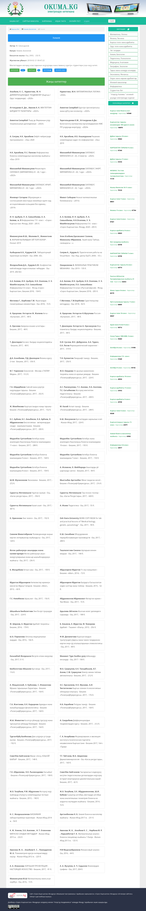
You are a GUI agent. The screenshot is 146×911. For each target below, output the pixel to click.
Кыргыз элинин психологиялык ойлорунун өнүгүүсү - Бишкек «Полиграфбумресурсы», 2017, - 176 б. (80, 690)
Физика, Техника (117, 38)
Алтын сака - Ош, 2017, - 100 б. (30, 569)
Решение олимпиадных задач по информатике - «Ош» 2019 (80, 139)
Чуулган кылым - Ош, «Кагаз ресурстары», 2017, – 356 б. (30, 494)
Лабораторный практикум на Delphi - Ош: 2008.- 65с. (30, 254)
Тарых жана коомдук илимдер (123, 70)
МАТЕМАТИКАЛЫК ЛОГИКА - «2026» (80, 93)
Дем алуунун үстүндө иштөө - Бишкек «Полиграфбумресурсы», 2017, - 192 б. (31, 739)
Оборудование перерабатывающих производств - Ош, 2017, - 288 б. (80, 537)
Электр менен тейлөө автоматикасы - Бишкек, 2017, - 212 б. (80, 672)
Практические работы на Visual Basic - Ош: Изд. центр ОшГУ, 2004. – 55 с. (81, 254)
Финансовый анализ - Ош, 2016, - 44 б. (80, 852)
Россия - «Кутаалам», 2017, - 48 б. (80, 315)
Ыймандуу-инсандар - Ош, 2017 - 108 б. (78, 658)
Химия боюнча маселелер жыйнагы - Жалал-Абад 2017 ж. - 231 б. (81, 816)
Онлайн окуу (60, 70)
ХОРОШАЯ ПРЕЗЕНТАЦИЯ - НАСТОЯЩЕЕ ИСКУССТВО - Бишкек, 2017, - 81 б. (31, 868)
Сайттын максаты (31, 21)
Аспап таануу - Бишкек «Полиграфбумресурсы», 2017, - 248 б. (77, 408)
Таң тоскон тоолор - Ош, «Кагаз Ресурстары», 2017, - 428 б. (80, 494)
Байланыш (47, 21)
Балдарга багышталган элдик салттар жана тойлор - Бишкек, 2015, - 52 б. (81, 585)
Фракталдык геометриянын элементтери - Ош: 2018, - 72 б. (30, 302)
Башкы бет (15, 21)
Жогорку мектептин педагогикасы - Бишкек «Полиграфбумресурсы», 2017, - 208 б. (81, 392)
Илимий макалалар (118, 82)
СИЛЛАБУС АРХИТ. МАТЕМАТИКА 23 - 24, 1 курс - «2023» (30, 186)
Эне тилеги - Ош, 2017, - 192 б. (29, 518)
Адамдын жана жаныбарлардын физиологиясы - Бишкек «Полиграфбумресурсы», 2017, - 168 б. (31, 707)
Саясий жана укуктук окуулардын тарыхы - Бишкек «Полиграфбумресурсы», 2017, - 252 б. (27, 390)
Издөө (111, 21)
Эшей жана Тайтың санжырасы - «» (79, 239)
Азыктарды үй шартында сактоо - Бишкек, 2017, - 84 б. (79, 469)
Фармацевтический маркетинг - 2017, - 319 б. (79, 345)
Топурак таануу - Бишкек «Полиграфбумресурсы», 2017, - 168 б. (78, 706)
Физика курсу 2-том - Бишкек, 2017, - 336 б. (31, 360)
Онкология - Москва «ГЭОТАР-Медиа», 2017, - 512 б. (30, 373)
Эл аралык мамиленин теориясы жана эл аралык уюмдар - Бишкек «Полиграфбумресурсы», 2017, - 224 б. (79, 374)
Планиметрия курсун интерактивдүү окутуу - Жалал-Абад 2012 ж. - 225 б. (31, 853)
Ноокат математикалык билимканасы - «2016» (78, 199)
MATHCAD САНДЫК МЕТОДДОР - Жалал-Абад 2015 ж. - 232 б (30, 833)
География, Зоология (119, 66)
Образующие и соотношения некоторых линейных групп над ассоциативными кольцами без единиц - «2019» (30, 202)
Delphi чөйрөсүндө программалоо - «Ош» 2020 (30, 138)
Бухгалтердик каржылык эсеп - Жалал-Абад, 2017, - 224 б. (81, 421)
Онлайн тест (75, 21)
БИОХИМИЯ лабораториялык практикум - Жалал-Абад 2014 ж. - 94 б (31, 817)
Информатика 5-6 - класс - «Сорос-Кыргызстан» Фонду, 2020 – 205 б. (79, 222)
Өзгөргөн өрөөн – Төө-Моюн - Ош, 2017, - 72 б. (81, 600)
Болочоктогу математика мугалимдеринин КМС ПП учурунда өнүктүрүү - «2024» (81, 123)
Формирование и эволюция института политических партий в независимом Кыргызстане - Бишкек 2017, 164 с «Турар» (81, 741)
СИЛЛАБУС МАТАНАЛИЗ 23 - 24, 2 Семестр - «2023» (77, 154)
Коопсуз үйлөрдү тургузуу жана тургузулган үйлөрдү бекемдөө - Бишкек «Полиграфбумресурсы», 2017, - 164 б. (31, 723)
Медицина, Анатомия (119, 62)
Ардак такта (60, 21)
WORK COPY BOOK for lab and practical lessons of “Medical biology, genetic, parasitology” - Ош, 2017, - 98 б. (81, 521)
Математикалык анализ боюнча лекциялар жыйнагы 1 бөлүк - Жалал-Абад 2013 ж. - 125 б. (81, 835)
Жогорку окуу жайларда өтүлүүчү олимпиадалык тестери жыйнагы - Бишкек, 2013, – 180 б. (30, 794)
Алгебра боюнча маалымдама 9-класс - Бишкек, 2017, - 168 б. (29, 456)
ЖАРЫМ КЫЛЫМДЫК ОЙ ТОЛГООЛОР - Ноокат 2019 (31, 239)
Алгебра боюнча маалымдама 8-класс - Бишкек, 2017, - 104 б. (29, 469)
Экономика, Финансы (119, 74)
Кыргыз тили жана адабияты (122, 42)
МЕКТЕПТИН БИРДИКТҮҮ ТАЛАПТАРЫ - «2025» (31, 109)
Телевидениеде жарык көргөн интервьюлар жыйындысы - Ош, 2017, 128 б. (31, 537)
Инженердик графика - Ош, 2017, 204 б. (79, 868)
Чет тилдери (115, 50)
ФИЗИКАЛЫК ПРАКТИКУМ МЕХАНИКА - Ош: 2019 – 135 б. (79, 267)
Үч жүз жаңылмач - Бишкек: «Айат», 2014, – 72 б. (79, 571)
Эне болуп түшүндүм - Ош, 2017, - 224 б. (31, 613)
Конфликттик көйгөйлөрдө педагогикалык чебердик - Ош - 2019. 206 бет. (30, 268)
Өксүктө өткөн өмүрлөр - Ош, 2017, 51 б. (31, 658)
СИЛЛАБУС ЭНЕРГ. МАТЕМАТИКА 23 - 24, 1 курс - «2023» (80, 170)
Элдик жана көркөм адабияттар (123, 78)
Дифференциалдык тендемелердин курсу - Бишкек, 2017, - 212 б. (80, 722)
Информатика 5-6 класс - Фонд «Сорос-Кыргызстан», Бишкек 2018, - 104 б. (31, 286)
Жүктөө (47, 70)
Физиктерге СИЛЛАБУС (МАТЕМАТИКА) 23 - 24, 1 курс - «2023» (28, 172)
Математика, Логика (118, 34)
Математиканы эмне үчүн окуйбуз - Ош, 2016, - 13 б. (30, 880)
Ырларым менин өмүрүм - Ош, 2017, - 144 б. (78, 552)
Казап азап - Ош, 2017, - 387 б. (31, 507)
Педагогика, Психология (120, 58)
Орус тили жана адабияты (121, 46)
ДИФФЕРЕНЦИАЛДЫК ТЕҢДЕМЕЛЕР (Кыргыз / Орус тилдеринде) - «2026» (30, 95)
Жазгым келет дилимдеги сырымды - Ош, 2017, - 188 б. (80, 613)
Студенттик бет (116, 90)
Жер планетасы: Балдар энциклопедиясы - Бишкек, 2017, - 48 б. (80, 329)
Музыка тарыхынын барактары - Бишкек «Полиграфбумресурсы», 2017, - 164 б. (30, 688)
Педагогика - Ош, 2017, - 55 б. (77, 505)
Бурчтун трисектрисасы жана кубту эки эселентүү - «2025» (80, 109)
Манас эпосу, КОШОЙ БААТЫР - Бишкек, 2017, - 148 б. (30, 758)
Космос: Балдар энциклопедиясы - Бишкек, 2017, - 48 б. (31, 344)
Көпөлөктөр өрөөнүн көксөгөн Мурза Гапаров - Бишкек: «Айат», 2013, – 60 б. (30, 585)
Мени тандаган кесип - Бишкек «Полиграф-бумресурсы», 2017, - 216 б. (81, 482)
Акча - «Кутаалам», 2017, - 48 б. (29, 315)
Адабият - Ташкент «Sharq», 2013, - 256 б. (78, 626)
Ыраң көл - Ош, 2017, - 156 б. (30, 598)
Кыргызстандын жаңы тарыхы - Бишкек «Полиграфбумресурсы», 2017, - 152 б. (31, 408)
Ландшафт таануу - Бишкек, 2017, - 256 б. (79, 360)
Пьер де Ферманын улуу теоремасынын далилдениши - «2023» (30, 122)
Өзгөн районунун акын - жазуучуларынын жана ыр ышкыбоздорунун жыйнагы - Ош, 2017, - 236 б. (30, 555)
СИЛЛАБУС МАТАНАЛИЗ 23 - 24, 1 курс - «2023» (77, 186)
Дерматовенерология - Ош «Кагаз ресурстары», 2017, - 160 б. (81, 759)
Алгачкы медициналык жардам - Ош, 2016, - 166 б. (28, 638)
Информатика (116, 86)
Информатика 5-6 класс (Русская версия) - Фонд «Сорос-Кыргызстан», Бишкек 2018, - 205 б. (81, 286)
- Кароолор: (120, 112)
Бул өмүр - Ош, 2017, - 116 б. (30, 670)
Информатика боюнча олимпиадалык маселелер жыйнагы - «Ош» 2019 (30, 156)
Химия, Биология (30, 29)
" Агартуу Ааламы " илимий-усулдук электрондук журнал (122, 96)
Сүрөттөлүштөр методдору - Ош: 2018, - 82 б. (79, 302)
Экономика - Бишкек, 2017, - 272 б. (31, 482)
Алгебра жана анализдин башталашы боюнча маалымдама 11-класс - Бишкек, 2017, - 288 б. (30, 442)
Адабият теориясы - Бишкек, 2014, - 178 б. (30, 626)
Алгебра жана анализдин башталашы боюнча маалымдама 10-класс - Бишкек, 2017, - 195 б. (80, 442)
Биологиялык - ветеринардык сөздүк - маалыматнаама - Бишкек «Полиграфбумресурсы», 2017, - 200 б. (30, 424)
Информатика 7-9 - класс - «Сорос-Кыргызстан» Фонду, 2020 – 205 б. (31, 220)
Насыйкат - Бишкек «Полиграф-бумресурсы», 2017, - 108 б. (31, 774)
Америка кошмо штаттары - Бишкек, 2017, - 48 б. (28, 328)
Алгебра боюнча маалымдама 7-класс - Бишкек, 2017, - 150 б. (79, 456)
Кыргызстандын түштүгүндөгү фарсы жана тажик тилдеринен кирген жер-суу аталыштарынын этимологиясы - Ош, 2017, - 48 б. (81, 641)
